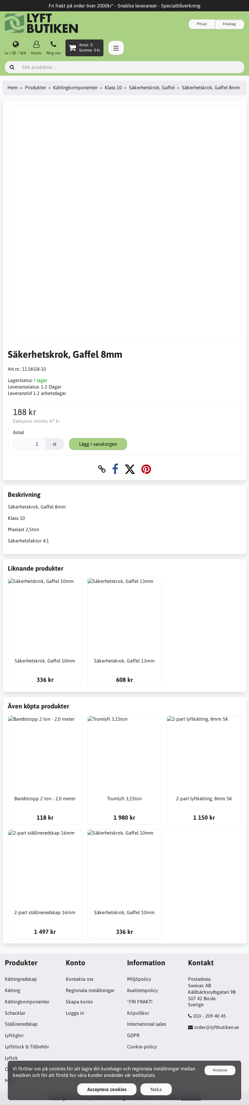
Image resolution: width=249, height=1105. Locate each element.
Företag (229, 24)
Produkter (35, 87)
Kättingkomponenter (75, 87)
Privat (202, 24)
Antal (18, 432)
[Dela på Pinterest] (146, 469)
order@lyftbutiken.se (216, 1027)
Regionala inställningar (90, 990)
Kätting (12, 990)
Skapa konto (79, 1001)
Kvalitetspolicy (142, 990)
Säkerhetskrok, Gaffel (152, 87)
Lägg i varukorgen (98, 444)
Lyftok (11, 1058)
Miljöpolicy (139, 979)
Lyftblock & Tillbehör (27, 1046)
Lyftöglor (14, 1035)
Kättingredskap (21, 979)
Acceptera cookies (106, 1089)
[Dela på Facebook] (115, 469)
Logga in (75, 1013)
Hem (12, 87)
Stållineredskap (21, 1024)
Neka (156, 1089)
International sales (146, 1024)
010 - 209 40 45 (209, 1016)
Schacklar (15, 1013)
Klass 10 (113, 87)
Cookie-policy (142, 1046)
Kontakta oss (79, 979)
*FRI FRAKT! (139, 1001)
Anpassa (220, 1070)
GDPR (133, 1035)
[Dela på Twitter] (129, 469)
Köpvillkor (138, 1013)
